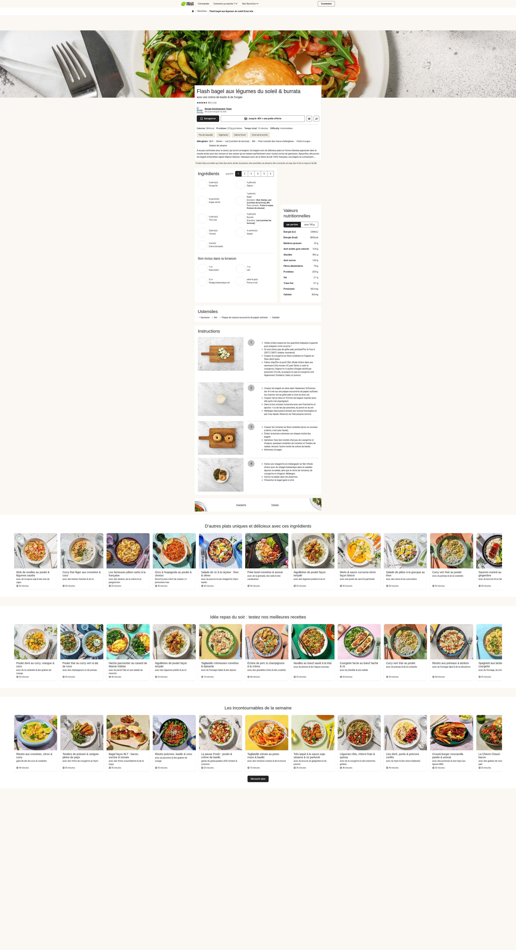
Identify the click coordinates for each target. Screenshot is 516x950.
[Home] (192, 11)
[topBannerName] (258, 23)
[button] (238, 174)
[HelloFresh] (187, 4)
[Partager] (316, 118)
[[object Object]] (309, 118)
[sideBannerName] (301, 184)
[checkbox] (198, 103)
